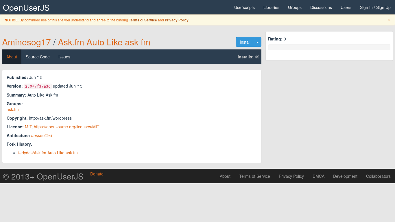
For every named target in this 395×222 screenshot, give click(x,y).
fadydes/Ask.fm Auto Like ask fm (48, 153)
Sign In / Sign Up (375, 7)
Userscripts (244, 7)
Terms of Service (143, 20)
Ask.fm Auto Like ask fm (104, 42)
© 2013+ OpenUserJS (43, 176)
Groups (295, 7)
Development (345, 176)
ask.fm (13, 109)
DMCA (318, 176)
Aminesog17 (26, 42)
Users (346, 7)
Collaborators (378, 176)
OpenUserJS (26, 7)
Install (245, 42)
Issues (64, 57)
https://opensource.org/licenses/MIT (66, 127)
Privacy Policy (177, 20)
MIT (28, 127)
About (11, 57)
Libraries (271, 7)
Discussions (321, 7)
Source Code (38, 57)
